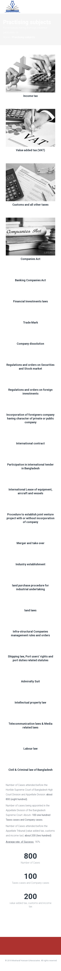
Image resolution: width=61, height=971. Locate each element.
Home (6, 37)
